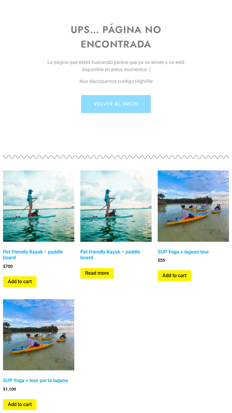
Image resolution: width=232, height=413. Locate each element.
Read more (97, 273)
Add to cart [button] (20, 281)
